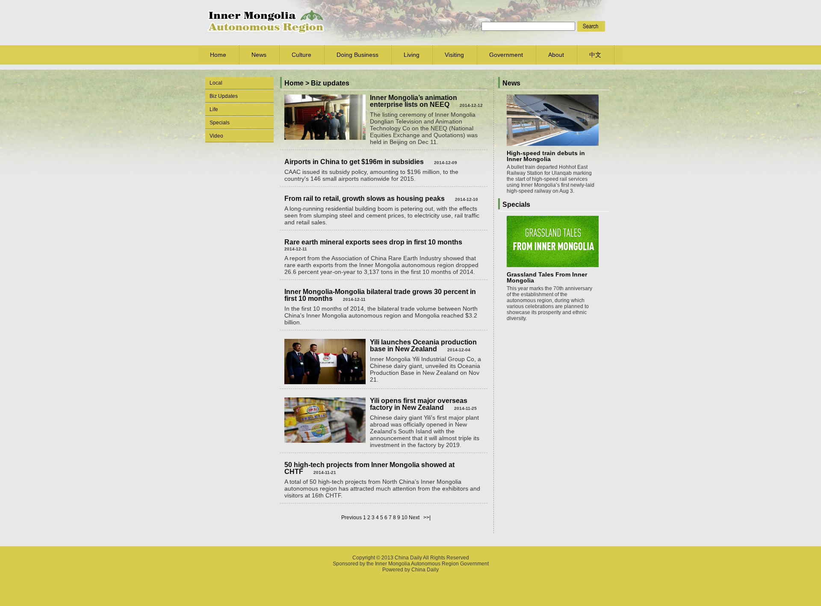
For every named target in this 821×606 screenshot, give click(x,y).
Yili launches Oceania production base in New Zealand (423, 345)
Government (506, 54)
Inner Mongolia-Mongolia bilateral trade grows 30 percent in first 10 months (380, 295)
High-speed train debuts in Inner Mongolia (546, 156)
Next (414, 518)
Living (411, 54)
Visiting (454, 54)
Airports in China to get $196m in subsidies (354, 161)
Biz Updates (224, 96)
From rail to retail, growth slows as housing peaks (364, 198)
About (556, 54)
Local (216, 83)
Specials (220, 123)
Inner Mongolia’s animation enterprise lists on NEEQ (413, 101)
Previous (351, 518)
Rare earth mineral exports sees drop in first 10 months (373, 242)
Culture (301, 54)
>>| (427, 518)
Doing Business (357, 54)
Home (218, 54)
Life (214, 109)
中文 (595, 54)
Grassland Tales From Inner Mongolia (547, 277)
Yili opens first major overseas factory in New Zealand (418, 404)
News (258, 54)
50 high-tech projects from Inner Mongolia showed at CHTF (369, 468)
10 (405, 518)
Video (216, 136)
